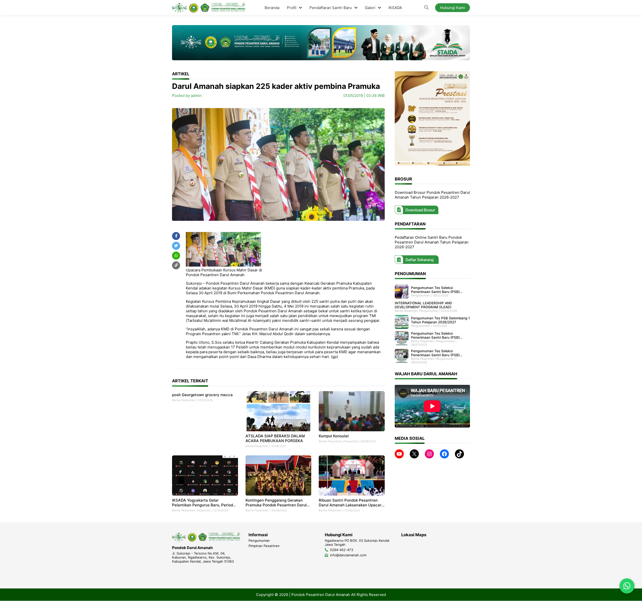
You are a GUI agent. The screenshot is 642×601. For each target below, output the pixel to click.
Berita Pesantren (183, 400)
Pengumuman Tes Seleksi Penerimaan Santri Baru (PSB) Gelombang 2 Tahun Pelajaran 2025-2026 (435, 353)
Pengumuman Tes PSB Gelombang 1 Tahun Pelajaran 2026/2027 (440, 320)
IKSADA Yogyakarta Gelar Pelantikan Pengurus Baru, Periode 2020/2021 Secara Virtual (203, 502)
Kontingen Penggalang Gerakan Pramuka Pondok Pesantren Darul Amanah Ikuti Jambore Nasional (276, 502)
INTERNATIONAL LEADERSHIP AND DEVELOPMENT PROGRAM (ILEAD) (423, 305)
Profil (291, 7)
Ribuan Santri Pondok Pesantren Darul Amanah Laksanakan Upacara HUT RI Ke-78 (351, 502)
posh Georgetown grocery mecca (202, 394)
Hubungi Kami (452, 7)
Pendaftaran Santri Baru (330, 7)
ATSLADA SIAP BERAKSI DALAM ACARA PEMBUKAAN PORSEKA (275, 438)
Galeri (370, 7)
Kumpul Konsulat (334, 436)
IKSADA (395, 7)
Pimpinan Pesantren (264, 546)
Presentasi (350, 441)
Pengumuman (420, 295)
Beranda (272, 7)
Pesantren (204, 510)
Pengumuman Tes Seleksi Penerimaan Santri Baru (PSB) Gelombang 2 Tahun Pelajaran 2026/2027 (435, 290)
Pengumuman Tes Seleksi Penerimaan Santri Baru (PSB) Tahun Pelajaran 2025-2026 (435, 335)
